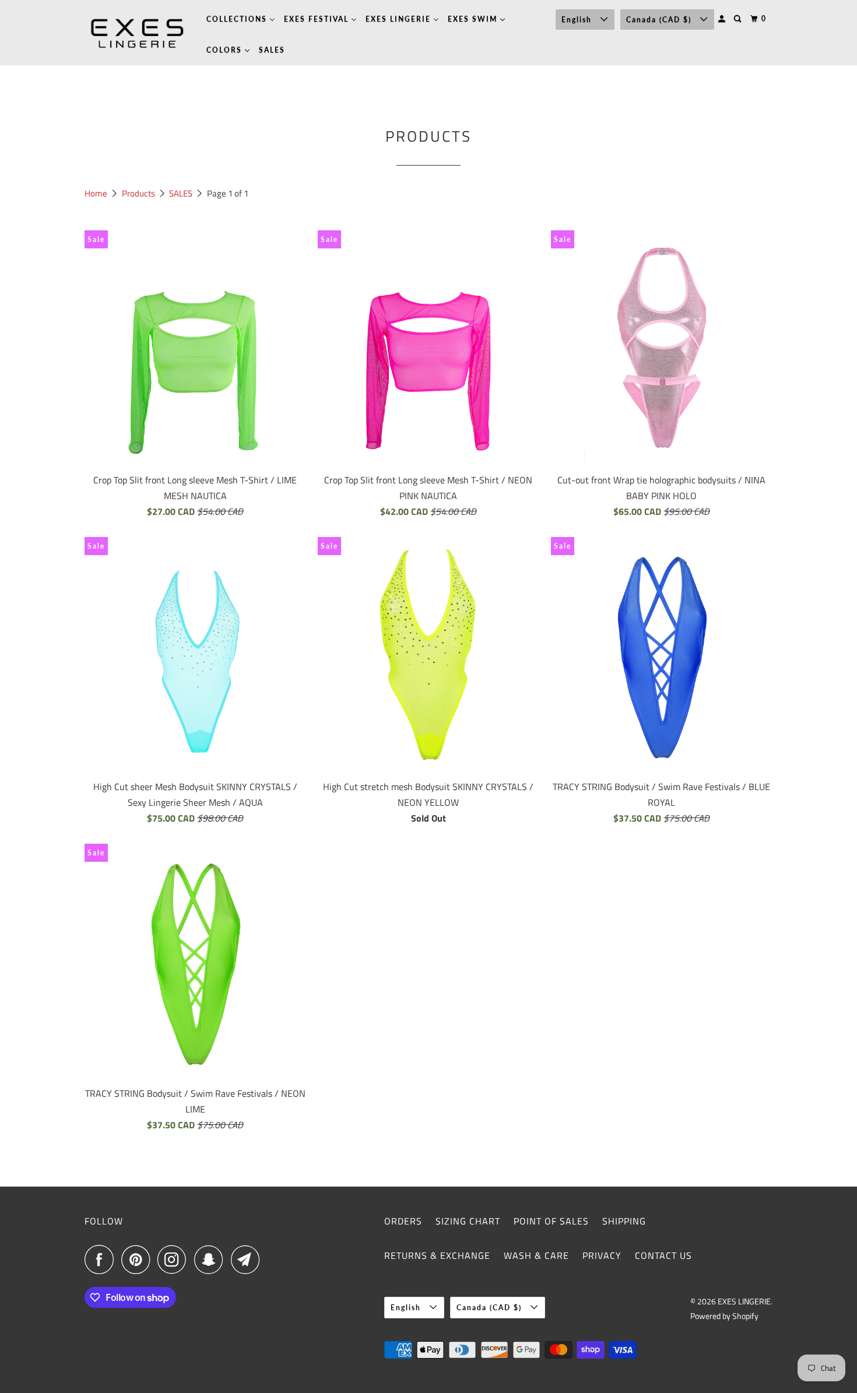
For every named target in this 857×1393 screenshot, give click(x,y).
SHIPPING (624, 1221)
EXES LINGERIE (744, 1301)
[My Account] (723, 19)
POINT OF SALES (551, 1221)
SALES (181, 193)
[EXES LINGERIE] (137, 33)
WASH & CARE (536, 1255)
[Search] (739, 19)
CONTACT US (663, 1255)
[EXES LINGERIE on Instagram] (174, 1259)
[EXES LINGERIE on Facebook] (102, 1259)
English (578, 19)
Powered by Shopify (724, 1316)
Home (97, 193)
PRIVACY (601, 1255)
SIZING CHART (467, 1221)
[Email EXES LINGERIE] (248, 1259)
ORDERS (403, 1221)
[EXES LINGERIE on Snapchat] (211, 1259)
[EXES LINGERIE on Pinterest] (138, 1259)
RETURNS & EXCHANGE (437, 1255)
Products (139, 193)
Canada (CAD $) (660, 19)
